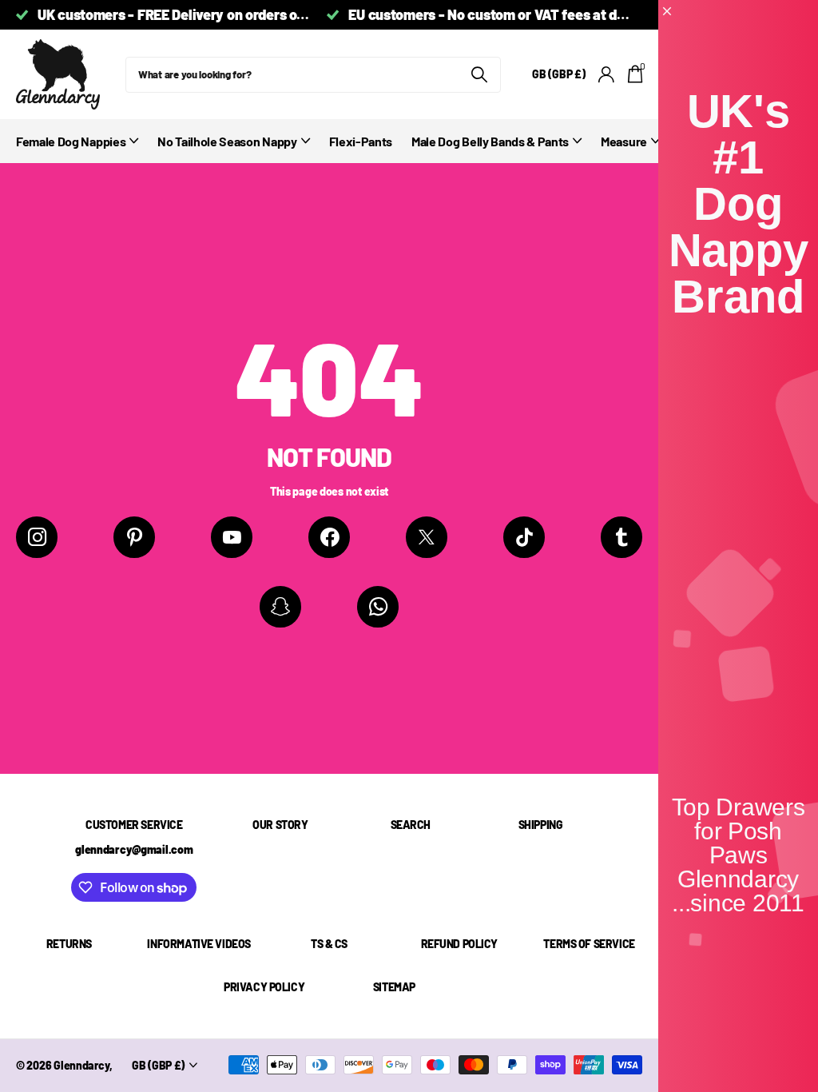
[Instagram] (37, 537)
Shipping (540, 824)
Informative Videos (198, 944)
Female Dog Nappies (70, 141)
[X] (426, 537)
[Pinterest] (134, 537)
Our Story (280, 824)
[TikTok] (524, 537)
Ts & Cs (329, 944)
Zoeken (479, 75)
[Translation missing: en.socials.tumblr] (621, 537)
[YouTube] (231, 537)
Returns (69, 944)
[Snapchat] (280, 607)
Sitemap (394, 987)
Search (411, 824)
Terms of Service (588, 944)
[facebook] (329, 537)
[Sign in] (606, 75)
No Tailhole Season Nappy (226, 141)
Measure (624, 141)
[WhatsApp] (378, 607)
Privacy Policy (264, 987)
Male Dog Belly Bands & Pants (490, 141)
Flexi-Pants (360, 141)
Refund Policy (459, 944)
